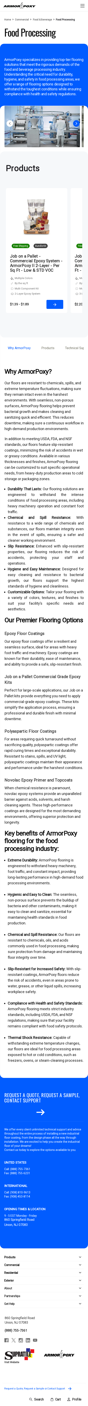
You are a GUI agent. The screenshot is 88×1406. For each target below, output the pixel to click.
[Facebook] (6, 1340)
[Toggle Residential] (51, 1273)
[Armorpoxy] (59, 1354)
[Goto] (40, 1112)
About (8, 1288)
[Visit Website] (20, 1354)
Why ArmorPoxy (19, 348)
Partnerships (12, 1296)
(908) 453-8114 (20, 1196)
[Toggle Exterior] (49, 1280)
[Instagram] (21, 1340)
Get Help (9, 1303)
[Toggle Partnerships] (52, 1296)
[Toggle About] (48, 1288)
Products (47, 348)
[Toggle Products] (50, 1257)
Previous (10, 123)
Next (76, 123)
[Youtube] (35, 1340)
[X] (13, 1340)
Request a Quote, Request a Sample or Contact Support (34, 1388)
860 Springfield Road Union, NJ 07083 (20, 1320)
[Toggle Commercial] (51, 1265)
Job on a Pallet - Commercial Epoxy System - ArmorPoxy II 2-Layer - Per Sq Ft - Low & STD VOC (36, 263)
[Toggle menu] (82, 5)
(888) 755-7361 (20, 1169)
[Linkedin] (28, 1340)
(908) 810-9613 (20, 1192)
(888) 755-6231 (20, 1173)
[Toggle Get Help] (49, 1304)
